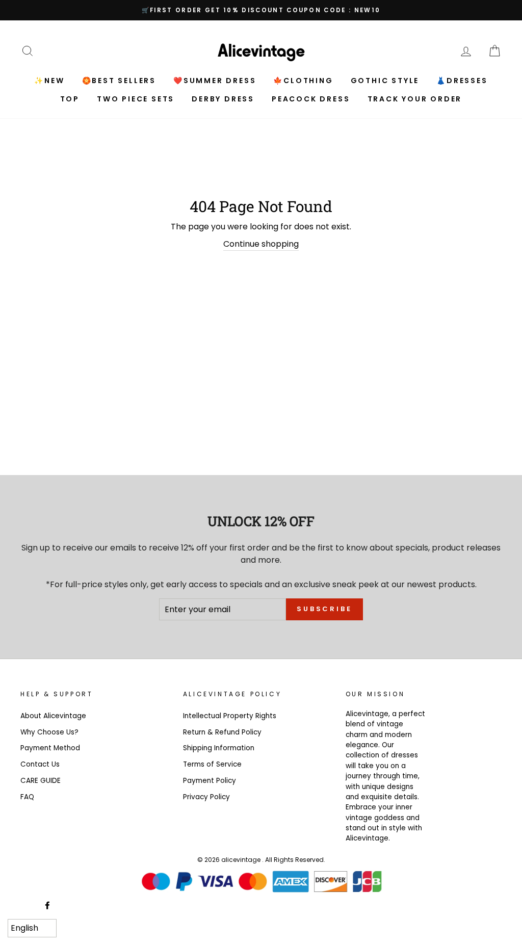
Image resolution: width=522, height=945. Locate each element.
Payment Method (50, 748)
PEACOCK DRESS (311, 99)
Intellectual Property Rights (229, 716)
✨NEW (49, 80)
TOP (70, 99)
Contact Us (40, 764)
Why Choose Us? (49, 732)
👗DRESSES (461, 80)
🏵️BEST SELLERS (119, 80)
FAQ (27, 797)
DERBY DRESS (223, 99)
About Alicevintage (53, 716)
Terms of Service (212, 764)
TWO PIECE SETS (135, 99)
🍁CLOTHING (303, 80)
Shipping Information (218, 748)
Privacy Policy (206, 797)
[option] (261, 10)
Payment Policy (209, 780)
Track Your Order (415, 99)
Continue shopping (261, 244)
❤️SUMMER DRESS (214, 80)
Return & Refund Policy (222, 732)
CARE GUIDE (40, 780)
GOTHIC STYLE (385, 80)
